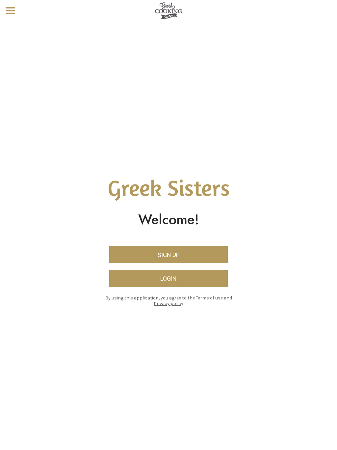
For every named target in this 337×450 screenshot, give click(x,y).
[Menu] (10, 10)
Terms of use (209, 298)
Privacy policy (168, 303)
